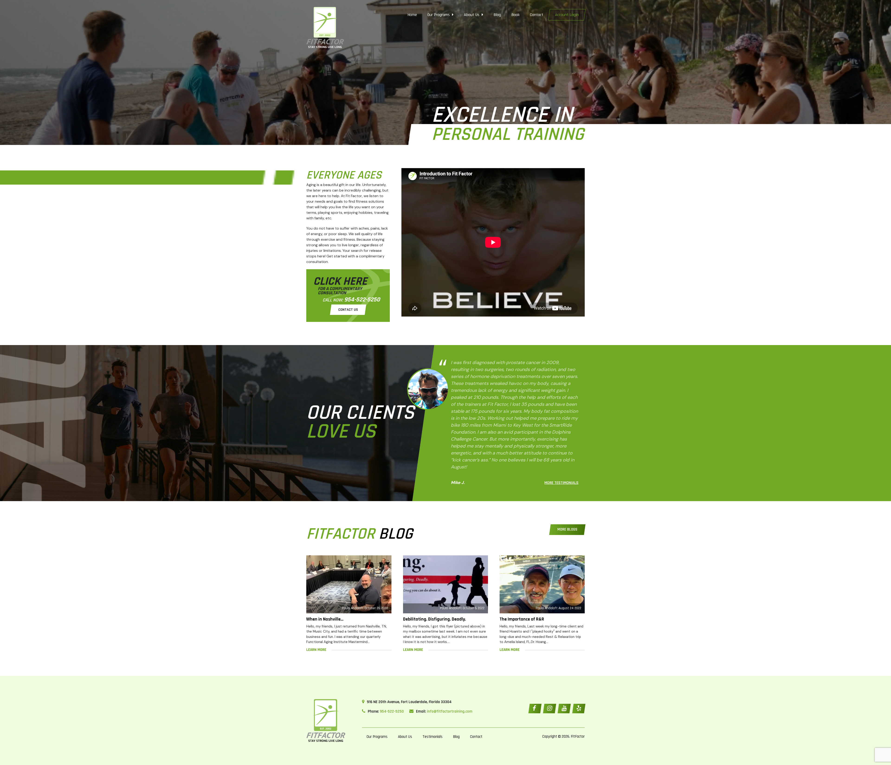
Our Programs (439, 14)
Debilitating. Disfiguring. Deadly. (434, 619)
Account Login (567, 14)
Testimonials (432, 736)
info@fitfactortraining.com (449, 711)
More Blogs (567, 529)
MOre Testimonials (561, 482)
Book (515, 14)
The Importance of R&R (522, 619)
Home (412, 14)
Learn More (316, 649)
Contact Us (348, 309)
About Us (472, 14)
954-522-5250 (362, 300)
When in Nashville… (324, 619)
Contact (536, 14)
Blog (497, 14)
